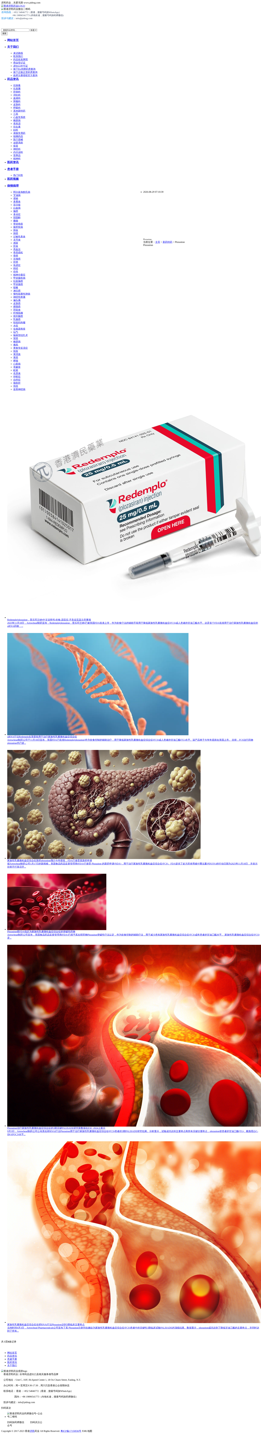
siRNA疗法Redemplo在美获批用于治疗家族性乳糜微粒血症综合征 (42, 736)
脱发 (15, 351)
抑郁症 (17, 376)
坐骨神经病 (19, 389)
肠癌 (15, 211)
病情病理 (13, 185)
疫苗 (15, 146)
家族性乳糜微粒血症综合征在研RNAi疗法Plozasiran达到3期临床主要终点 (46, 1324)
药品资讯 (13, 79)
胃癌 (15, 357)
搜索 (4, 33)
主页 (157, 242)
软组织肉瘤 (19, 322)
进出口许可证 (20, 66)
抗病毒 (17, 85)
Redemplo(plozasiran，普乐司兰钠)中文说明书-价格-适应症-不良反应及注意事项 (49, 619)
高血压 (17, 249)
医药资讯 (13, 162)
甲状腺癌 (18, 284)
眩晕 (15, 370)
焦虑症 (17, 265)
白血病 (17, 208)
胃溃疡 (17, 354)
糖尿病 (17, 120)
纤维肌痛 (18, 313)
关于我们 (13, 46)
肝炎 (15, 246)
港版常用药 (19, 133)
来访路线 (18, 53)
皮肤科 (17, 104)
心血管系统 (19, 117)
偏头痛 (17, 300)
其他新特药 (19, 111)
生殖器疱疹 (19, 329)
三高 (15, 114)
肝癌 (15, 262)
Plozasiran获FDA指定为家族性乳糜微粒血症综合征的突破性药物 (41, 931)
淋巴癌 (17, 290)
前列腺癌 (18, 316)
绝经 (15, 268)
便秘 (15, 198)
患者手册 (13, 169)
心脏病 (17, 364)
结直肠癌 (18, 281)
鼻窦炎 (17, 201)
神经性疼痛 (19, 297)
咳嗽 (15, 287)
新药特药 (167, 242)
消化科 (17, 95)
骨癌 (15, 255)
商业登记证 (19, 62)
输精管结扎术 (20, 335)
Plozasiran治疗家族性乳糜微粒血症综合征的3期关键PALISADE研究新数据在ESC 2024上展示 (56, 1128)
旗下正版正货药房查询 (25, 72)
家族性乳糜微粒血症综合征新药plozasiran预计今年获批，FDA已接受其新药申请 (49, 860)
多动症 (17, 214)
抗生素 (17, 126)
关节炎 (17, 239)
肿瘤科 (17, 101)
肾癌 (15, 338)
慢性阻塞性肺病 (21, 294)
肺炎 (15, 230)
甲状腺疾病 (19, 278)
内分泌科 (18, 152)
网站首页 (13, 40)
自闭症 (17, 379)
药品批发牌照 (20, 59)
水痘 (15, 325)
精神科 (17, 158)
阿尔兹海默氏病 (21, 192)
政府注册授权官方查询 (25, 75)
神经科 (17, 149)
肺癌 (15, 233)
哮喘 (15, 360)
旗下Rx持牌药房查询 (24, 69)
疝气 (15, 332)
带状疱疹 (18, 224)
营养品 (17, 155)
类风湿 (17, 123)
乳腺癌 (17, 319)
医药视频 (13, 178)
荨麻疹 (17, 367)
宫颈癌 (17, 259)
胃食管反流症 (20, 348)
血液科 (17, 98)
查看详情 (12, 631)
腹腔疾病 (18, 227)
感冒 (15, 243)
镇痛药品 (18, 136)
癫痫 (15, 220)
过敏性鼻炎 (19, 236)
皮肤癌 (17, 303)
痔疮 (15, 386)
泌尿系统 (18, 142)
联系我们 (18, 56)
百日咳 (17, 204)
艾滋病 (17, 195)
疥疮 (15, 271)
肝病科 (17, 91)
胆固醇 (17, 217)
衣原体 (17, 373)
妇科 (15, 130)
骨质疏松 (18, 252)
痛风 (15, 344)
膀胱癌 (17, 306)
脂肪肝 (17, 383)
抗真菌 (17, 88)
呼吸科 (17, 107)
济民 (32, 1431)
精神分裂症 (19, 274)
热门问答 (18, 175)
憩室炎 (17, 309)
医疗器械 (18, 139)
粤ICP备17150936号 (71, 1431)
